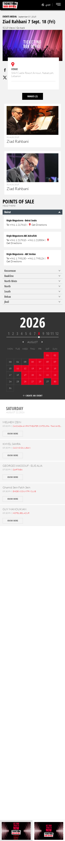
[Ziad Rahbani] (32, 127)
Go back (20, 27)
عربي (48, 4)
